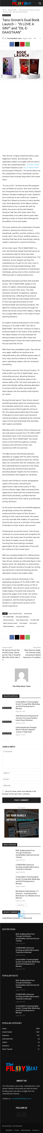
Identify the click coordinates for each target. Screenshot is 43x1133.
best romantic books (15, 716)
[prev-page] (3, 841)
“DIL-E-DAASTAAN (30, 270)
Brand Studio (12, 10)
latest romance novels (10, 726)
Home (4, 10)
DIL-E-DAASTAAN (8, 719)
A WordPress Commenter (11, 1021)
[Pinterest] (22, 44)
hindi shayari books (22, 723)
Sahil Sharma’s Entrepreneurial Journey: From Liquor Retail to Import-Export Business (27, 821)
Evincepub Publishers (22, 719)
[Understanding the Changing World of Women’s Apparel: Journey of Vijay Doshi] (8, 833)
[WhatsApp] (27, 44)
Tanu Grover (20, 729)
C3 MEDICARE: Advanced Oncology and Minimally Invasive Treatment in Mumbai (27, 970)
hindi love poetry (8, 723)
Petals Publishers (8, 729)
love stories (33, 726)
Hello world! (27, 1021)
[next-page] (7, 841)
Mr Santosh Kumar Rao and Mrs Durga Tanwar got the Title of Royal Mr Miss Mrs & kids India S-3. (11, 758)
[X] (17, 44)
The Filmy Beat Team (14, 38)
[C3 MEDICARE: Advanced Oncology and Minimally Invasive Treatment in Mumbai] (8, 971)
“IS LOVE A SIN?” (33, 267)
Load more (20, 1008)
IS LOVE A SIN (35, 723)
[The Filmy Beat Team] (3, 38)
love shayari (23, 726)
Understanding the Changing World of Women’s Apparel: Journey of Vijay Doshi (26, 832)
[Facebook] (12, 44)
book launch (28, 716)
